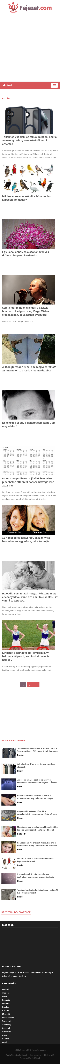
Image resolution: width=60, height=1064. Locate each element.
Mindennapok (8, 1017)
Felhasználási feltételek (30, 1058)
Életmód (5, 1003)
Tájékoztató (49, 1055)
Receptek (6, 1028)
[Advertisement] (30, 49)
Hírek (4, 1035)
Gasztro (5, 1039)
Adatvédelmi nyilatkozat (16, 1055)
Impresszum (35, 1055)
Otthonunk (6, 1031)
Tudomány (6, 1024)
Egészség (6, 1000)
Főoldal (8, 85)
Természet (6, 1021)
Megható (6, 1014)
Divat (4, 996)
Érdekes (5, 1007)
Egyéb (4, 1042)
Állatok (5, 993)
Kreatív (5, 1010)
